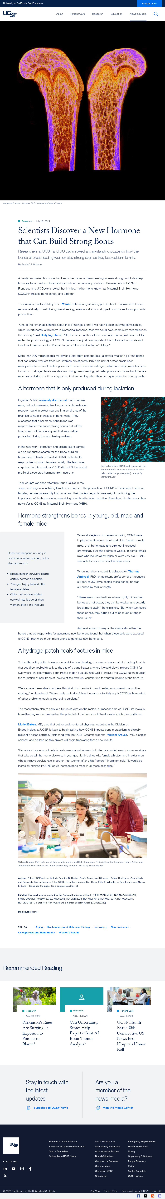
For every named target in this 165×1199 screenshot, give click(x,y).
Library (131, 1151)
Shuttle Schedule (137, 1171)
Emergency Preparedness (141, 1141)
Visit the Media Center (118, 1107)
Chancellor (101, 1175)
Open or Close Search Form (156, 14)
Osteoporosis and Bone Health (36, 932)
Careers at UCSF (104, 1171)
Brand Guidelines (104, 1156)
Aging (39, 927)
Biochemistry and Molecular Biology (68, 927)
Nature (65, 304)
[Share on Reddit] (153, 1196)
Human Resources (138, 1146)
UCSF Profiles (135, 1175)
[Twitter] (7, 1176)
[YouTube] (15, 1169)
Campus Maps (102, 1166)
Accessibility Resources (107, 1146)
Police (131, 1166)
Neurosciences (120, 927)
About (59, 13)
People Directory (137, 1161)
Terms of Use (110, 1191)
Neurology (100, 927)
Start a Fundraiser (58, 1151)
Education (116, 13)
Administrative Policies (107, 1151)
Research (97, 13)
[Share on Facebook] (139, 1196)
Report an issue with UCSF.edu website (142, 1191)
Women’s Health (69, 932)
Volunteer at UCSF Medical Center (67, 1146)
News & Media (138, 13)
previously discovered (52, 400)
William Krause (117, 734)
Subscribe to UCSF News (51, 1107)
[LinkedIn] (7, 1169)
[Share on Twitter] (146, 1196)
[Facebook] (32, 1169)
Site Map (95, 1191)
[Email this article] (160, 1196)
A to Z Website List (105, 1141)
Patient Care (77, 13)
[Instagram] (24, 1169)
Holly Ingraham (51, 335)
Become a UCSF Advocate (63, 1141)
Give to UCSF (149, 3)
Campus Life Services (106, 1161)
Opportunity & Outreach (140, 1156)
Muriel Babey (27, 724)
